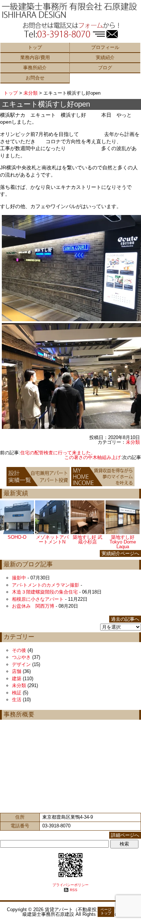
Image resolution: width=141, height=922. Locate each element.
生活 (16, 699)
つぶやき (21, 657)
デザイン (21, 664)
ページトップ (106, 911)
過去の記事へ (125, 619)
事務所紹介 (35, 67)
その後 (19, 650)
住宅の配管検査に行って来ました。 (57, 452)
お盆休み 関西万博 (33, 606)
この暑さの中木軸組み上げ (92, 457)
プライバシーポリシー (70, 885)
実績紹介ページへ (120, 553)
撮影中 (19, 577)
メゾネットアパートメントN (52, 539)
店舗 (16, 671)
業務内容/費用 (35, 57)
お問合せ (35, 77)
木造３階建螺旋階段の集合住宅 (45, 592)
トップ (35, 47)
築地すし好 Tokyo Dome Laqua (123, 541)
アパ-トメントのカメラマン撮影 (45, 585)
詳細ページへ (125, 835)
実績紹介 (105, 57)
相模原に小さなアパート (38, 599)
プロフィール (105, 47)
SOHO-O (17, 537)
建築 (16, 678)
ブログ (105, 67)
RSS (73, 890)
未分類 (31, 93)
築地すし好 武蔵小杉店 (87, 539)
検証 (16, 692)
